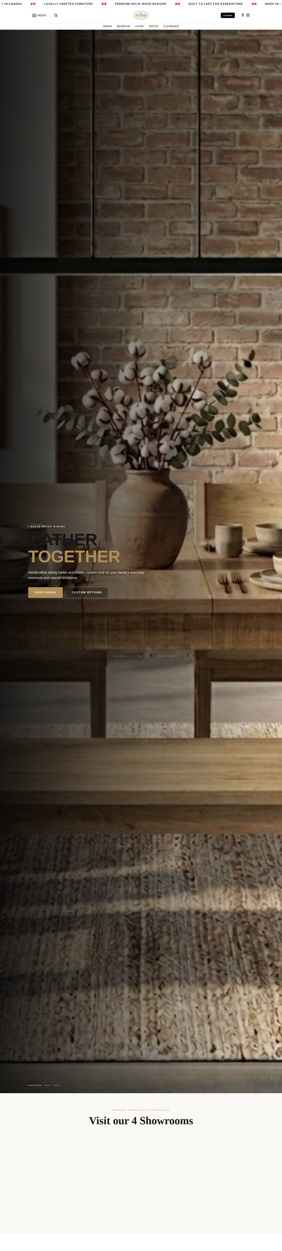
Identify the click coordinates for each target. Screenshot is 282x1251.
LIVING (139, 26)
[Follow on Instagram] (247, 15)
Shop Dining (45, 592)
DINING (107, 26)
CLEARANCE (171, 26)
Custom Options (87, 592)
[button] (39, 15)
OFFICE (153, 26)
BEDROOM (123, 26)
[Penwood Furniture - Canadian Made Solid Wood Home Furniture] (141, 15)
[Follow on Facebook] (242, 15)
